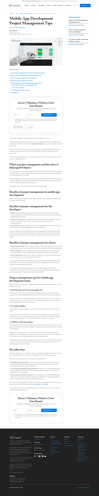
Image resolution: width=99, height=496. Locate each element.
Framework (67, 441)
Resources (67, 5)
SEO (52, 439)
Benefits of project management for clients (22, 80)
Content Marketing (55, 441)
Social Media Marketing (56, 443)
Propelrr (11, 13)
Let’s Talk (84, 5)
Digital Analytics (54, 447)
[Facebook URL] (34, 456)
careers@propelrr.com (39, 444)
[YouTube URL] (45, 457)
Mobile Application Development (26, 13)
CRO (52, 454)
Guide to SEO (81, 443)
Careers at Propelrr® (69, 445)
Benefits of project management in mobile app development (26, 75)
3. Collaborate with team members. (21, 90)
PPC (51, 445)
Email (30, 114)
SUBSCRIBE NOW (47, 114)
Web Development (55, 452)
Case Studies (41, 5)
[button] (75, 5)
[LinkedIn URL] (42, 456)
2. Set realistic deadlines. (18, 87)
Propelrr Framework (58, 5)
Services (33, 5)
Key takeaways (14, 92)
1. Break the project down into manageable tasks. (24, 85)
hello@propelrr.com (38, 439)
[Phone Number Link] (78, 5)
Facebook (37, 384)
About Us (27, 5)
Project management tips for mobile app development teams (26, 83)
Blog (17, 13)
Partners (49, 5)
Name (16, 114)
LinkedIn (46, 384)
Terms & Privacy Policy (84, 487)
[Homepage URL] (14, 5)
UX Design (53, 450)
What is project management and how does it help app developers (28, 73)
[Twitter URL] (37, 457)
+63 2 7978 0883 (40, 450)
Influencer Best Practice (83, 457)
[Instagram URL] (39, 456)
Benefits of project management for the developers (24, 78)
